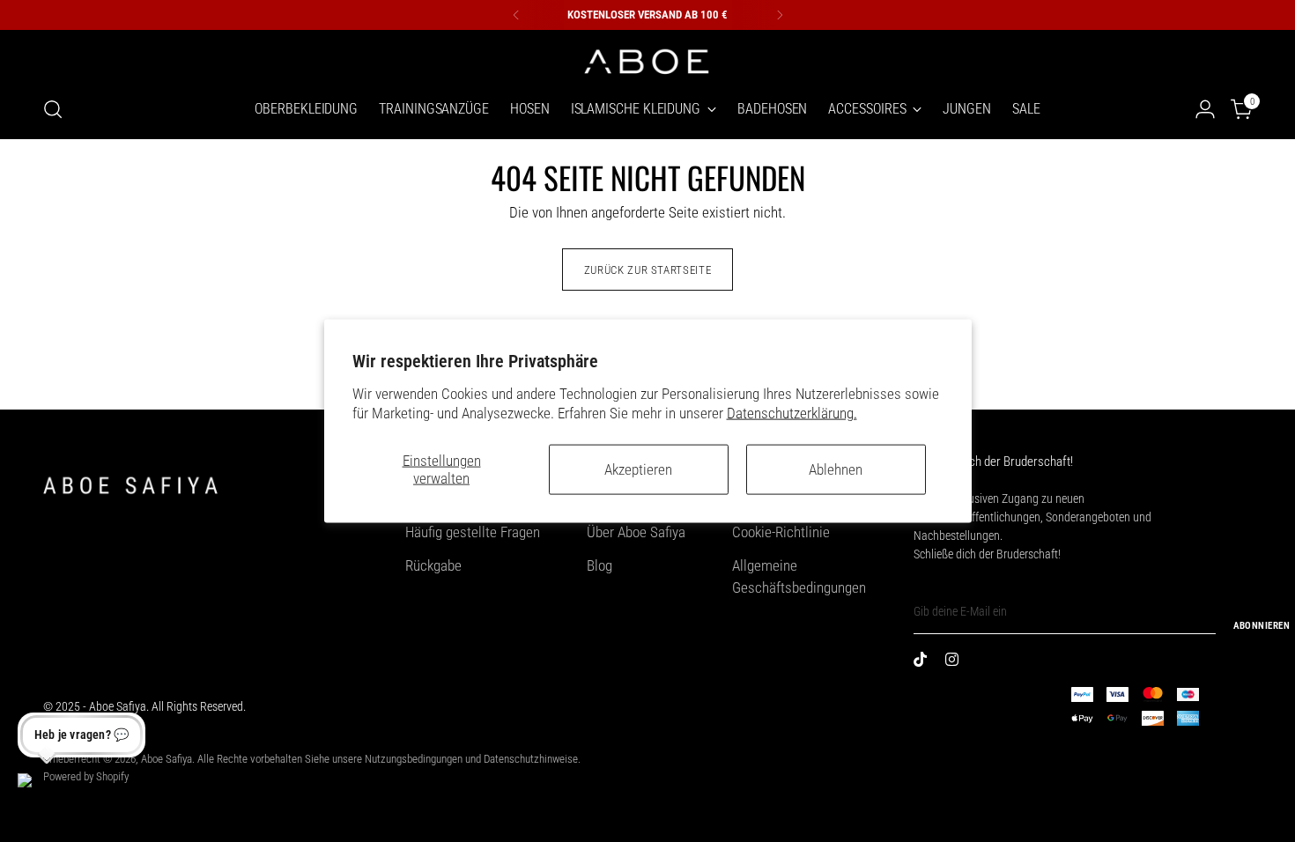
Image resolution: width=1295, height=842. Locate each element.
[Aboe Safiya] (647, 60)
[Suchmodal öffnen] (52, 109)
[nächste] (779, 15)
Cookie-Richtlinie (781, 532)
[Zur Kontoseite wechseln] (1205, 109)
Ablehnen (835, 469)
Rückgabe (433, 565)
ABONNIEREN (1261, 626)
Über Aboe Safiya (636, 532)
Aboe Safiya (166, 758)
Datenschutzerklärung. (792, 412)
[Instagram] (955, 662)
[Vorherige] (516, 15)
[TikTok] (924, 662)
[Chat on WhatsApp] (39, 794)
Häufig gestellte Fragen (472, 532)
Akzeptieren (638, 469)
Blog (599, 565)
